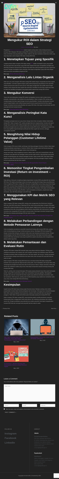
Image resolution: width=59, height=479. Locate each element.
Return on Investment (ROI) (17, 50)
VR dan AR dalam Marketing (17, 73)
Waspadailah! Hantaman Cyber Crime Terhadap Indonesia (42, 337)
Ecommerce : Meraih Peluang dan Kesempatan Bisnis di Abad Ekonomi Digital (15, 365)
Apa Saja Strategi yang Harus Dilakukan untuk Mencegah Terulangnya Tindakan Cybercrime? (15, 338)
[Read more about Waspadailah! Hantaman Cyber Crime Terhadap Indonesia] (42, 327)
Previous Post (6, 308)
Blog (32, 47)
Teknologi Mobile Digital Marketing (19, 109)
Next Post (54, 308)
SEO (32, 63)
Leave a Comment (25, 47)
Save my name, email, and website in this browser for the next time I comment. (25, 409)
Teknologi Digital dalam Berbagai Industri (21, 281)
